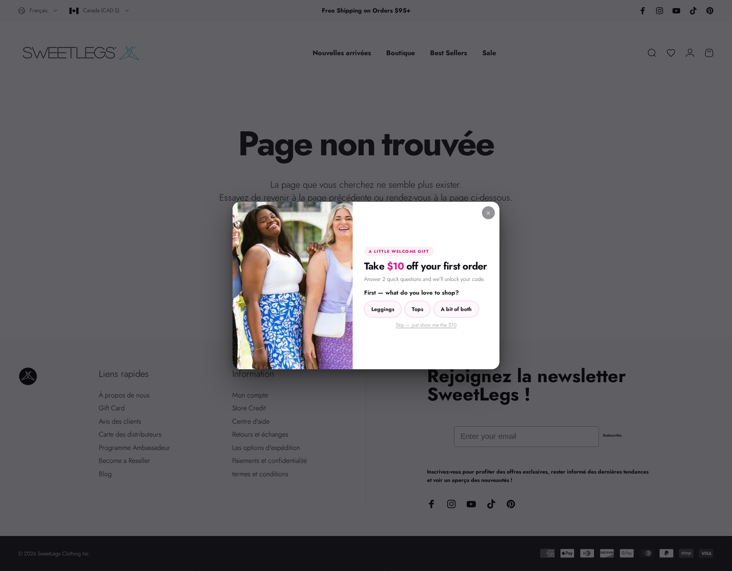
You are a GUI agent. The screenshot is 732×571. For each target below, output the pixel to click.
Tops (417, 309)
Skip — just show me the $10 (426, 325)
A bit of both (456, 309)
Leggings (382, 309)
